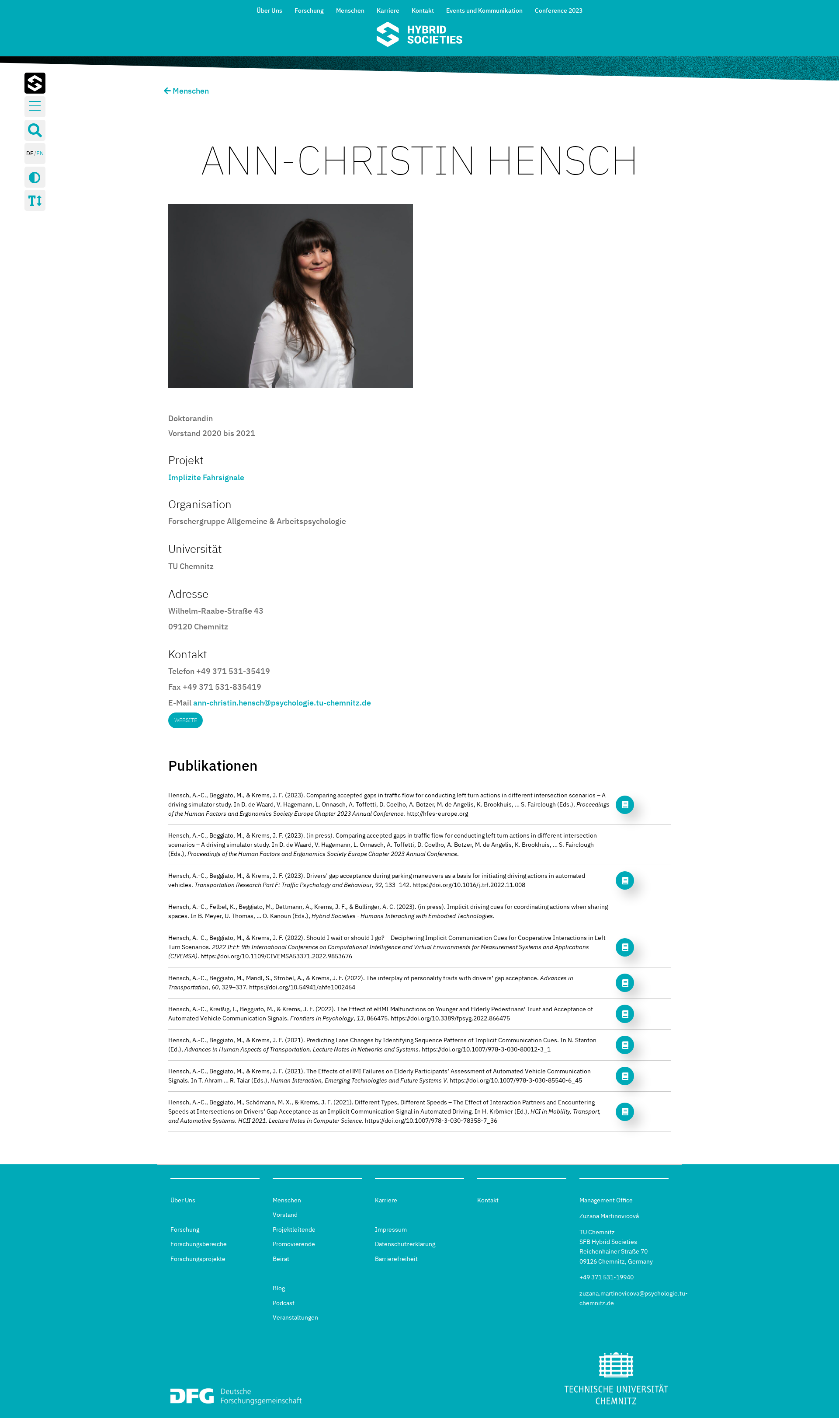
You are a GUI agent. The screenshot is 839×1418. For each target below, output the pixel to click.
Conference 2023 (558, 10)
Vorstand (285, 1215)
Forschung (309, 10)
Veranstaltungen (295, 1317)
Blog (279, 1288)
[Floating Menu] (35, 106)
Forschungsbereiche (198, 1244)
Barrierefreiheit (396, 1259)
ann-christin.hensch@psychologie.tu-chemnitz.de (282, 703)
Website (185, 719)
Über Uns (269, 10)
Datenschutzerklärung (405, 1244)
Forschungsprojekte (197, 1259)
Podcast (284, 1303)
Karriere (388, 10)
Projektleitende (294, 1229)
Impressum (391, 1229)
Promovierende (294, 1244)
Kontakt (423, 10)
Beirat (281, 1259)
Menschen (350, 10)
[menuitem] (269, 9)
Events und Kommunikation (484, 10)
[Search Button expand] (35, 130)
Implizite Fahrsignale (206, 477)
